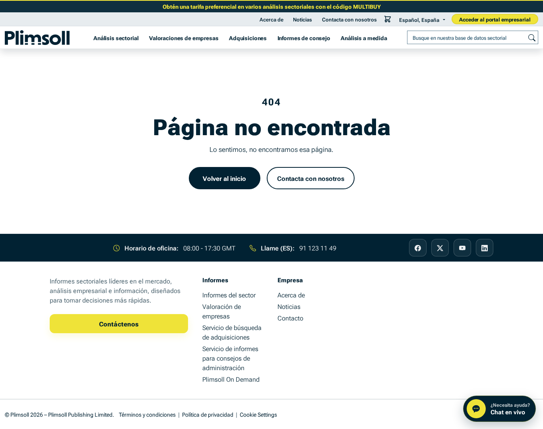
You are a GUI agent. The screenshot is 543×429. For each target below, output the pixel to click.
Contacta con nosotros (349, 19)
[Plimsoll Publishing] (37, 37)
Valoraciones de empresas (184, 37)
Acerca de (271, 19)
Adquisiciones (248, 37)
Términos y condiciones (147, 414)
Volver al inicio (224, 178)
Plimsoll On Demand (231, 379)
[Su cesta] (387, 19)
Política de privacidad (207, 414)
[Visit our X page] (440, 247)
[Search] (531, 37)
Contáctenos (119, 323)
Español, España (419, 19)
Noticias (302, 19)
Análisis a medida (364, 37)
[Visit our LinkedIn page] (484, 247)
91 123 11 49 (317, 247)
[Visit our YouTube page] (462, 247)
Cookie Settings (258, 414)
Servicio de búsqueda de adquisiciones (232, 332)
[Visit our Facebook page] (418, 247)
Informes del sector (229, 294)
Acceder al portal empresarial (494, 19)
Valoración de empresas (221, 310)
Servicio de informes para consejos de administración (230, 358)
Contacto (290, 317)
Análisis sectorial (115, 37)
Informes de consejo (303, 37)
